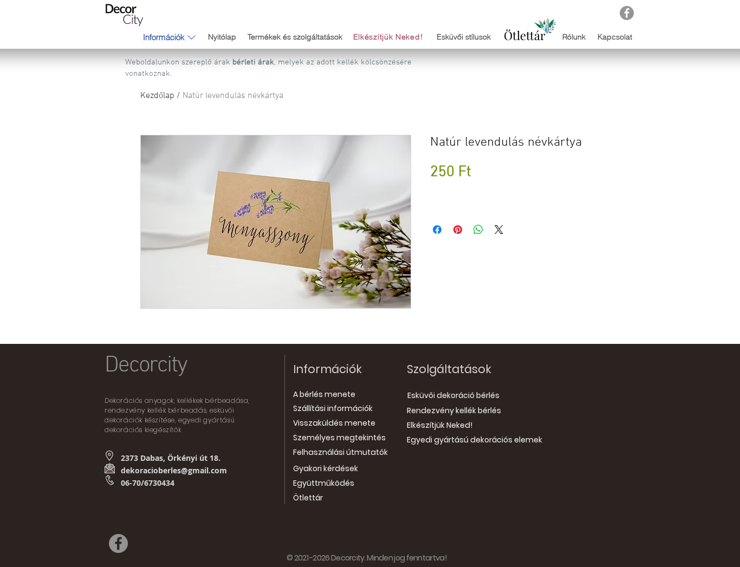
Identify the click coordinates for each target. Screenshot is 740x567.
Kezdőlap (157, 95)
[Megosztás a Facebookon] (437, 229)
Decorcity (146, 365)
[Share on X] (498, 229)
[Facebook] (627, 13)
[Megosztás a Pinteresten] (457, 229)
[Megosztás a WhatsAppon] (478, 229)
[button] (164, 37)
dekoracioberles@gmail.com (174, 470)
